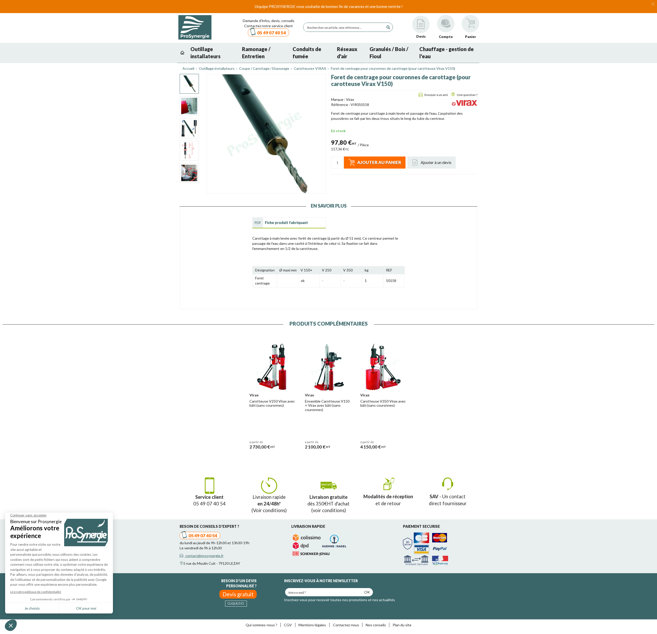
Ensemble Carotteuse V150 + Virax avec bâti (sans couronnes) (327, 405)
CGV (288, 625)
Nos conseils (376, 625)
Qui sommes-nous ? (261, 625)
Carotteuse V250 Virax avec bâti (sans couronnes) (272, 403)
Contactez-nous (346, 625)
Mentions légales (312, 625)
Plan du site (402, 625)
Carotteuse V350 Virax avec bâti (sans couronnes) (383, 403)
